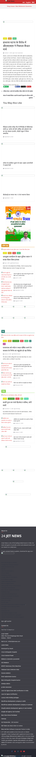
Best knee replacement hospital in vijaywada (13, 604)
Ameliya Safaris (5, 683)
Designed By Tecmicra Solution (9, 564)
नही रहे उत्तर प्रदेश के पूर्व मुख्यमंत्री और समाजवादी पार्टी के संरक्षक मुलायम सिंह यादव (23, 365)
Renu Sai (3, 729)
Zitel (2, 619)
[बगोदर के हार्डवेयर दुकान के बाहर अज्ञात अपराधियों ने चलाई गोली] (18, 144)
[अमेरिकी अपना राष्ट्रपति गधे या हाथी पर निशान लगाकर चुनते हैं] (6, 421)
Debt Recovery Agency (7, 571)
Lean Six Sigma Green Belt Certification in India (14, 690)
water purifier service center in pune (11, 585)
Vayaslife (3, 734)
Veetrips (3, 718)
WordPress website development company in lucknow (16, 704)
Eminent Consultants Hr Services (10, 596)
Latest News (4, 645)
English (28, 2)
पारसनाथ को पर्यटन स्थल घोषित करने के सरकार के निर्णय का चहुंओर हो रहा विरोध (17, 349)
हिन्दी (33, 2)
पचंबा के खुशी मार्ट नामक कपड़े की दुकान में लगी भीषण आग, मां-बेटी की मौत (23, 274)
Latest (5, 38)
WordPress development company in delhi (13, 701)
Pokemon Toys (5, 592)
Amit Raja (18, 408)
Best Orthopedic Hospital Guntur (10, 680)
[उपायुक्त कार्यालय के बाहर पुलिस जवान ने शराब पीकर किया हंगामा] (18, 249)
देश (30, 341)
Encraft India (4, 602)
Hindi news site (5, 611)
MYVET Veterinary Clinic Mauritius (11, 666)
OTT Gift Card (5, 732)
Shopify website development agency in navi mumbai (16, 708)
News (10, 38)
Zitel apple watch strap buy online (10, 606)
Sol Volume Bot (5, 722)
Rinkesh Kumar (15, 263)
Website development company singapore (12, 617)
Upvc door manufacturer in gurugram (11, 615)
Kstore (27, 732)
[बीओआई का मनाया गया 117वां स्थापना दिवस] (18, 176)
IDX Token (4, 725)
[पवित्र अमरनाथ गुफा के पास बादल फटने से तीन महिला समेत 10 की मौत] (6, 376)
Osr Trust (3, 608)
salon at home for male (7, 567)
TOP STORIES (16, 341)
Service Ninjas (5, 573)
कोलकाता (17, 398)
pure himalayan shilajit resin (25, 738)
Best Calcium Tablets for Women (10, 590)
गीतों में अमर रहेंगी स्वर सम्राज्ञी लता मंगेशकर (23, 382)
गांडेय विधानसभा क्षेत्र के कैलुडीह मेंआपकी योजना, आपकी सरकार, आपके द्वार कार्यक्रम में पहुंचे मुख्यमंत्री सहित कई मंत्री (23, 286)
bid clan (3, 569)
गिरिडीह (14, 253)
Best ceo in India (5, 600)
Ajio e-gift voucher (6, 621)
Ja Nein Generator (6, 687)
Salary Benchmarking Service (9, 594)
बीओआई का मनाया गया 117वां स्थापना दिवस (16, 194)
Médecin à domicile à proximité (10, 659)
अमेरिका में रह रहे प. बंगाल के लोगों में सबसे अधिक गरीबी (22, 429)
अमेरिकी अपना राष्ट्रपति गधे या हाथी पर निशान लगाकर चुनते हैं (23, 420)
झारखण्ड (14, 38)
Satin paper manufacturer (8, 587)
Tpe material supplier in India (9, 613)
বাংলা (24, 2)
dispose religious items (7, 583)
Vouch (11, 648)
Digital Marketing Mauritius (8, 581)
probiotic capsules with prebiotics (17, 740)
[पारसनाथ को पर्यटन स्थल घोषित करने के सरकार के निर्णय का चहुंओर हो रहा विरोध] (18, 336)
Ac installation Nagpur (7, 579)
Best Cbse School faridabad (9, 715)
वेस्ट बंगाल (26, 398)
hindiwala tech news (6, 598)
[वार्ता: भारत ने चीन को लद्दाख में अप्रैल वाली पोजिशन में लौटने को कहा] (6, 439)
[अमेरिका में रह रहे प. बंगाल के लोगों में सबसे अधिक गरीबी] (6, 430)
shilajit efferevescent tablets (13, 736)
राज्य (4, 344)
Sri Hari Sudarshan (18, 53)
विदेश (22, 398)
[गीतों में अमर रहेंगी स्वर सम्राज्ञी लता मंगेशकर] (6, 384)
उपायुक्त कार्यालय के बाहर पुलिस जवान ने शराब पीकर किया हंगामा (17, 258)
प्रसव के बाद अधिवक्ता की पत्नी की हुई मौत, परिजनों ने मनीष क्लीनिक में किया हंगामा (23, 297)
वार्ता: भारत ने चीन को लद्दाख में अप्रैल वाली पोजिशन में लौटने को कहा (22, 438)
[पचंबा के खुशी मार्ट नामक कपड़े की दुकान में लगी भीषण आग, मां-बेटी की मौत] (6, 276)
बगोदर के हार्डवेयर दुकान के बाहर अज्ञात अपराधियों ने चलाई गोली (18, 164)
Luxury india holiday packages (10, 697)
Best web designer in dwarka (9, 562)
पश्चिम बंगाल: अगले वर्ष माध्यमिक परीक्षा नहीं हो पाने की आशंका (18, 91)
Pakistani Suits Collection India (10, 669)
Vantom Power (9, 655)
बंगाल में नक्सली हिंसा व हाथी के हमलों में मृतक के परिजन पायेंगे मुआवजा (18, 97)
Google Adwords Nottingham (9, 577)
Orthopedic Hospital (11, 652)
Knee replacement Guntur (8, 676)
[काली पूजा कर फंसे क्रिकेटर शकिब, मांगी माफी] (18, 395)
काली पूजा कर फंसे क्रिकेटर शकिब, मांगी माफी (17, 404)
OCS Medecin (5, 662)
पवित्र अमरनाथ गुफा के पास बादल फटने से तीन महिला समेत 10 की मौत (23, 374)
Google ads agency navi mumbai (10, 711)
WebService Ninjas (6, 575)
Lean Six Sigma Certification (9, 694)
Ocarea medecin (6, 673)
